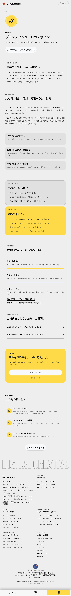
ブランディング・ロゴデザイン (46, 515)
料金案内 (40, 544)
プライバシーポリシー (23, 581)
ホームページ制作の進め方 (45, 538)
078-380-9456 (35, 378)
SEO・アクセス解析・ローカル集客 (48, 518)
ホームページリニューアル (10, 518)
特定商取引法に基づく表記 (47, 581)
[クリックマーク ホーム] (12, 3)
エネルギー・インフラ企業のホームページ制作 (17, 490)
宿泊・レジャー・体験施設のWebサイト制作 (16, 499)
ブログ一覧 (40, 541)
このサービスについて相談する (21, 50)
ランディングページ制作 (10, 527)
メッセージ (40, 547)
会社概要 (40, 550)
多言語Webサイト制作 (9, 521)
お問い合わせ (35, 372)
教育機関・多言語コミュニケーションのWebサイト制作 (17, 503)
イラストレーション (43, 521)
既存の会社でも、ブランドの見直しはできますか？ (25, 335)
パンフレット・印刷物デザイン (46, 524)
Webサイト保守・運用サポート (12, 547)
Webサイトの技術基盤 (9, 541)
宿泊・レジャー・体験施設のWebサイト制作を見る (24, 303)
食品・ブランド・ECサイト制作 (12, 484)
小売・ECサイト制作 (9, 493)
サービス (14, 11)
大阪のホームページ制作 (44, 487)
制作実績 (5, 481)
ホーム (7, 11)
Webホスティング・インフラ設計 (12, 544)
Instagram (40, 556)
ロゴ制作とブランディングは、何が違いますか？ (24, 327)
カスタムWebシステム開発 (10, 538)
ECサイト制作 (6, 524)
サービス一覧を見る (35, 447)
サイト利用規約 (34, 581)
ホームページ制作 (8, 515)
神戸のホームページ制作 (44, 481)
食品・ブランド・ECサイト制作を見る (20, 299)
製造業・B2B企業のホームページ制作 (14, 487)
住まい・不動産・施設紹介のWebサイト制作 (16, 496)
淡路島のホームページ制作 (45, 484)
